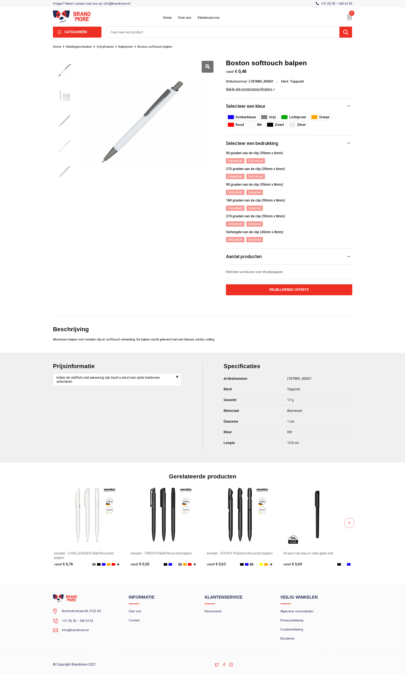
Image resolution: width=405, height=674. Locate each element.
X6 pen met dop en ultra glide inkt (308, 553)
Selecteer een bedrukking (252, 143)
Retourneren (213, 611)
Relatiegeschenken (79, 47)
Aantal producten (244, 256)
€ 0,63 (216, 564)
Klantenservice (209, 18)
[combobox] (222, 32)
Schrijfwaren (105, 47)
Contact (134, 620)
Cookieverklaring (291, 629)
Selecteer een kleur (246, 106)
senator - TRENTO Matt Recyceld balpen (161, 553)
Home (167, 18)
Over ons (184, 18)
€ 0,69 (292, 564)
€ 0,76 (63, 564)
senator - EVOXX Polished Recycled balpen (240, 553)
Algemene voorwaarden (296, 611)
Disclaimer (287, 638)
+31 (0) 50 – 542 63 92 (336, 3)
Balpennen (126, 47)
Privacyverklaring (291, 620)
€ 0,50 (139, 564)
